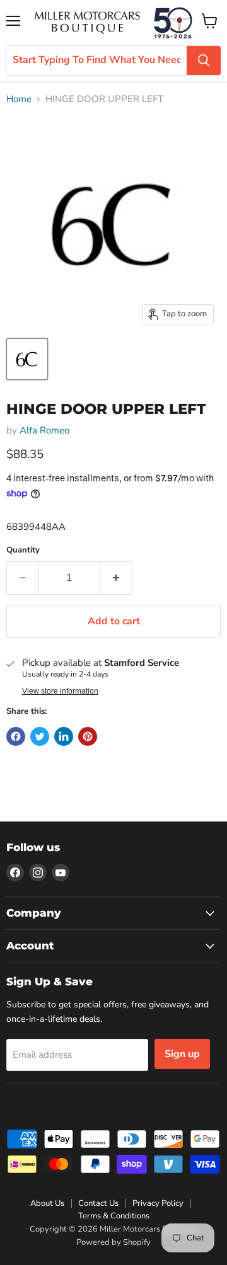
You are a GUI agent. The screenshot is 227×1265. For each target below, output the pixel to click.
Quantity (23, 550)
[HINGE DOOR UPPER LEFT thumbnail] (27, 359)
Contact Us (98, 1203)
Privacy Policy (157, 1203)
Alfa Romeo (44, 430)
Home (19, 99)
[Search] (204, 60)
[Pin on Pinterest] (87, 736)
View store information (60, 691)
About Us (47, 1203)
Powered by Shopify (113, 1242)
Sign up (182, 1054)
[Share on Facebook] (15, 736)
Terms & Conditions (113, 1216)
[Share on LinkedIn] (63, 736)
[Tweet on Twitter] (39, 736)
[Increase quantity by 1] (116, 577)
